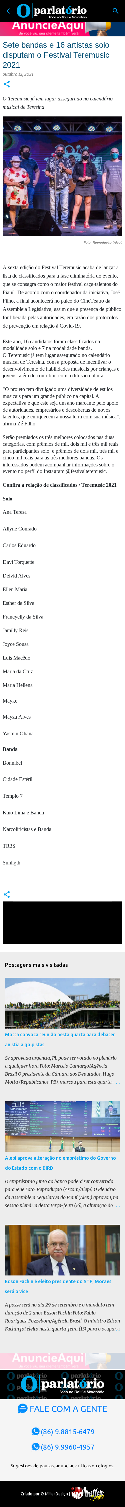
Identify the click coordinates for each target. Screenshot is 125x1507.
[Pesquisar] (116, 11)
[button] (7, 84)
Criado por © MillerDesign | (46, 1493)
